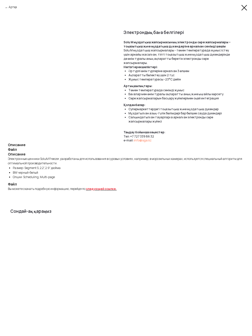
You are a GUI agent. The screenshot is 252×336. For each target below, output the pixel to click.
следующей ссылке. (101, 189)
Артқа (13, 7)
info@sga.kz (143, 140)
